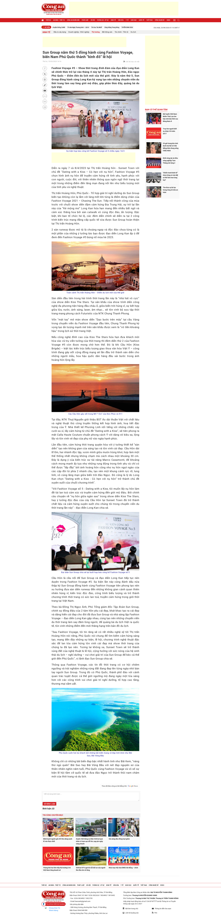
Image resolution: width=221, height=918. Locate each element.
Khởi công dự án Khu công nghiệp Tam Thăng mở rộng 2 (170, 160)
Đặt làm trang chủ (131, 908)
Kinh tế (113, 20)
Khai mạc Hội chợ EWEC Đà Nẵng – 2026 (123, 868)
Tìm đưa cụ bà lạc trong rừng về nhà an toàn (170, 190)
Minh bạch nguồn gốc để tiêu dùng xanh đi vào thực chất (57, 840)
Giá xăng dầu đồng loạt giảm (119, 839)
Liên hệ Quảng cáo (132, 913)
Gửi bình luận (49, 804)
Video (168, 20)
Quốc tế (141, 20)
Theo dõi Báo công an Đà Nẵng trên (115, 786)
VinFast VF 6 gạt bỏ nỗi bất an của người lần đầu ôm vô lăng (90, 869)
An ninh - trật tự (59, 20)
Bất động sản (107, 32)
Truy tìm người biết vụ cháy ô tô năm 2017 (170, 131)
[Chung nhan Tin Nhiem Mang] (53, 909)
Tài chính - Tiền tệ (121, 32)
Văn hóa (121, 20)
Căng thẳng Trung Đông (83, 27)
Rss (155, 913)
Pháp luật (85, 20)
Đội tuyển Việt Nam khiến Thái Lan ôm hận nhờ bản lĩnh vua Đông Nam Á (170, 117)
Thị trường (96, 32)
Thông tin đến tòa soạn (163, 908)
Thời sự (48, 20)
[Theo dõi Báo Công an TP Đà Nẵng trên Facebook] (53, 904)
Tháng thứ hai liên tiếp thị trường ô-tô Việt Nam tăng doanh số (57, 869)
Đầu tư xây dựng (60, 32)
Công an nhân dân (73, 20)
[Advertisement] (123, 9)
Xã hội (93, 20)
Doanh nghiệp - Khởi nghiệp (78, 32)
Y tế (127, 20)
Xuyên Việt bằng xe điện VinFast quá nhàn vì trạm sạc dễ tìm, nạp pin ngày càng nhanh (89, 841)
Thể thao (149, 20)
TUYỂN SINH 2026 (98, 27)
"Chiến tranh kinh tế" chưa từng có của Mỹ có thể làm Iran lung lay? (170, 176)
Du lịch (133, 32)
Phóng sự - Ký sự (103, 20)
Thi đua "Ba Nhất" (68, 27)
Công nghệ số (159, 20)
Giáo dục (134, 20)
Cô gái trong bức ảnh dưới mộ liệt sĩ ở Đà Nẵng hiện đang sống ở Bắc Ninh (170, 147)
